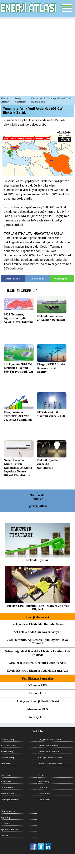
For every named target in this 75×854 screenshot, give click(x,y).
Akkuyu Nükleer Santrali (50, 763)
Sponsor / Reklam (9, 829)
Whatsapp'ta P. (62, 278)
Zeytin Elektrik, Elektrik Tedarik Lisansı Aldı (37, 670)
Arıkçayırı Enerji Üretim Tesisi (37, 701)
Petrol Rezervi (7, 793)
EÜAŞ (41, 775)
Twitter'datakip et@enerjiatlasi (38, 501)
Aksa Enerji (44, 781)
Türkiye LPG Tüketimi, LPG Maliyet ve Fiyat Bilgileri (37, 607)
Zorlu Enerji (44, 799)
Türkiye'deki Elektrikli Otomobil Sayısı (37, 624)
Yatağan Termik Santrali (49, 739)
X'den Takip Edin (41, 846)
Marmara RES (37, 709)
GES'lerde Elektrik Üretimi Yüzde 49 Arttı (37, 662)
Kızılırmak (6, 781)
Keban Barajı (7, 751)
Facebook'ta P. (12, 278)
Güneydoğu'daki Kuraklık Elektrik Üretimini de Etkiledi (37, 653)
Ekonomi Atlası (8, 811)
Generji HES (37, 717)
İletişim (4, 835)
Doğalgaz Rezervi (9, 799)
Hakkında (5, 823)
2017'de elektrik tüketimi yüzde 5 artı (51, 414)
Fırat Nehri (6, 775)
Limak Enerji (44, 793)
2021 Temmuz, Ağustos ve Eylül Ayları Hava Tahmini (18, 318)
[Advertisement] (37, 56)
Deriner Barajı (7, 757)
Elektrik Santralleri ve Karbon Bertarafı (51, 317)
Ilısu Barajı (6, 763)
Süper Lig (5, 817)
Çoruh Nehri (7, 787)
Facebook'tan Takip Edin (33, 846)
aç (66, 8)
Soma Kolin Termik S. (49, 751)
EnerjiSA (42, 787)
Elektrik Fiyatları (37, 560)
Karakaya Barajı (8, 745)
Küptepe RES (37, 685)
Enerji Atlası (37, 731)
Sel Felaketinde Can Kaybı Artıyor (37, 632)
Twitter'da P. (37, 278)
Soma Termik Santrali (48, 745)
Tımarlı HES (37, 693)
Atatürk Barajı (7, 739)
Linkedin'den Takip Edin (48, 846)
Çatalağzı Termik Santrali (50, 757)
